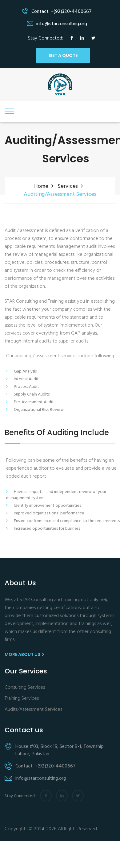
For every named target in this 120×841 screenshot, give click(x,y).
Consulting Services (25, 687)
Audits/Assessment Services (33, 709)
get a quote (63, 55)
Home (41, 186)
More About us (23, 654)
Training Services (22, 698)
